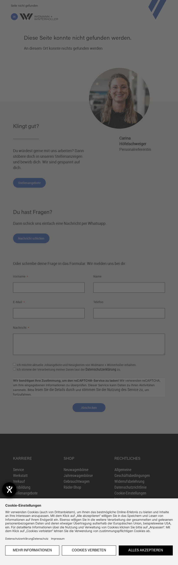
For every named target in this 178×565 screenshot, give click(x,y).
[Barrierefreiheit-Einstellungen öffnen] (9, 489)
